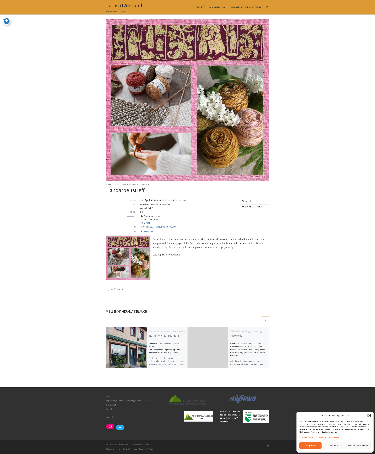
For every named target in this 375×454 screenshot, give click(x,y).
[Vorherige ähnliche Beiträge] (258, 320)
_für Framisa (148, 231)
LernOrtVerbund (121, 444)
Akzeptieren (310, 445)
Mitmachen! (111, 405)
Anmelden (110, 417)
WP (120, 449)
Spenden (110, 409)
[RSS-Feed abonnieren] (268, 445)
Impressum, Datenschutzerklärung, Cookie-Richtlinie (319, 437)
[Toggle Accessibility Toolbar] (6, 21)
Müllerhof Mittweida (166, 227)
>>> (231, 421)
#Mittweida (148, 227)
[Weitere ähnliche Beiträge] (265, 320)
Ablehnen (334, 445)
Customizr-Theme (146, 449)
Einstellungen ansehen (358, 445)
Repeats (183, 200)
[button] (369, 415)
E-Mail (146, 222)
